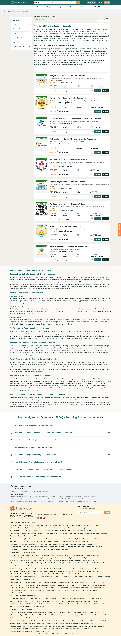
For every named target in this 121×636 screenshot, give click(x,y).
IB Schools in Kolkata (31, 612)
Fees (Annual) (17, 38)
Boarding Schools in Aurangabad (38, 544)
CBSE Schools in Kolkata (34, 582)
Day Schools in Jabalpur (46, 528)
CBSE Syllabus (97, 7)
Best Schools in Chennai (48, 569)
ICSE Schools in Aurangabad (79, 601)
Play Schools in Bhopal (31, 560)
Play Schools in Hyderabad (63, 555)
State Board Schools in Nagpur (55, 623)
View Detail (97, 90)
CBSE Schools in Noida (47, 587)
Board (15, 33)
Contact (83, 7)
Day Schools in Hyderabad (62, 525)
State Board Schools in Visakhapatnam (95, 626)
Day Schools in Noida (45, 530)
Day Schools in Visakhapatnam (74, 530)
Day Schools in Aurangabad (90, 528)
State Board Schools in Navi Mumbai (81, 628)
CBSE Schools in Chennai (50, 582)
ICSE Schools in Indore (94, 599)
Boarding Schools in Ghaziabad (59, 549)
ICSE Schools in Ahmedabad (67, 604)
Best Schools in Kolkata (33, 569)
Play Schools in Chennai (47, 555)
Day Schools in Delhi (58, 530)
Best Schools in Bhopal (31, 574)
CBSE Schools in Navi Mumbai (71, 590)
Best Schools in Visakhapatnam (75, 574)
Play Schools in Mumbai (79, 555)
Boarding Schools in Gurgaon (94, 547)
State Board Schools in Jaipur (93, 623)
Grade (15, 24)
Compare (60, 7)
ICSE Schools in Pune (80, 599)
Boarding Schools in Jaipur (86, 541)
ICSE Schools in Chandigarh (84, 604)
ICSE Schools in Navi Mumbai (19, 606)
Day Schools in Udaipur (90, 530)
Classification (17, 29)
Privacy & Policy (50, 634)
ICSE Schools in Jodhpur (63, 601)
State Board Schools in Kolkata (39, 621)
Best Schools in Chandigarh (36, 576)
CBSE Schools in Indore (17, 585)
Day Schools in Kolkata (32, 525)
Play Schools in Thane (17, 560)
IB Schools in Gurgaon (87, 615)
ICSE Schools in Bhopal (17, 604)
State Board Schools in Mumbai (98, 621)
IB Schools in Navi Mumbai (102, 615)
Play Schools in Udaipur (91, 560)
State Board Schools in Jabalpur (75, 623)
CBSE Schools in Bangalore (18, 582)
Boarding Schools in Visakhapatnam (37, 547)
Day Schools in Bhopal (31, 530)
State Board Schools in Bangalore (19, 621)
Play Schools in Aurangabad (91, 558)
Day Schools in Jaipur (60, 528)
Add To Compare (64, 91)
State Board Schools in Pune (19, 623)
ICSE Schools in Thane (95, 601)
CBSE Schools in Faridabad (89, 590)
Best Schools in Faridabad (85, 576)
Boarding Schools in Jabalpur (69, 541)
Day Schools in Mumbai (78, 525)
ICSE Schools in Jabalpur (33, 601)
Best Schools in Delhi (59, 574)
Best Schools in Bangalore (17, 569)
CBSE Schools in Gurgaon (54, 590)
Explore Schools (33, 7)
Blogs (48, 7)
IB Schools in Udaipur (73, 615)
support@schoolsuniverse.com (46, 514)
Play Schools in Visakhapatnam (75, 560)
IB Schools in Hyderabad (59, 612)
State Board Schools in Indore (37, 623)
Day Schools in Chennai (47, 525)
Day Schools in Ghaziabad (100, 533)
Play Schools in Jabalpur (46, 558)
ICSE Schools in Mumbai (66, 599)
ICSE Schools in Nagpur (17, 601)
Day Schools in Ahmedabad (18, 533)
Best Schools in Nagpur (31, 571)
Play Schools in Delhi (59, 560)
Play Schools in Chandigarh (36, 563)
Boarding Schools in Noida (89, 544)
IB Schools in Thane (30, 615)
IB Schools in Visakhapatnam (57, 615)
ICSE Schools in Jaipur (48, 601)
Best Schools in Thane (17, 574)
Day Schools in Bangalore (17, 525)
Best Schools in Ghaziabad (102, 576)
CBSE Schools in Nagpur (33, 585)
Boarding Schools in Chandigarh (75, 547)
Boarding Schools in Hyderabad (73, 539)
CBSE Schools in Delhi (62, 587)
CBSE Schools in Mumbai (83, 582)
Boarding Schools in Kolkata (37, 539)
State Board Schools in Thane (38, 626)
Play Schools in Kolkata (32, 555)
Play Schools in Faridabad (85, 563)
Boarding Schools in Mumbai (91, 539)
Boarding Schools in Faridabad (40, 549)
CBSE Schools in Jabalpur (48, 585)
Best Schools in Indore (17, 571)
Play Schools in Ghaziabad (101, 563)
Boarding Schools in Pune (18, 541)
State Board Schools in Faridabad (20, 631)
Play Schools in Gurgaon (52, 563)
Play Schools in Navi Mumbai (68, 563)
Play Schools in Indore (17, 558)
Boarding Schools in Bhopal (73, 544)
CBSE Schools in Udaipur (97, 587)
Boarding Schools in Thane (56, 544)
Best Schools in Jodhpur (75, 571)
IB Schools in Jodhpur (17, 615)
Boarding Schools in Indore (34, 541)
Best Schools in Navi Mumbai (69, 576)
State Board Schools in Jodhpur (20, 626)
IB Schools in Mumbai (73, 612)
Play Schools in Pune (93, 555)
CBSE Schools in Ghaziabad (19, 593)
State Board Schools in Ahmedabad (40, 628)
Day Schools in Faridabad (84, 533)
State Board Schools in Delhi (75, 626)
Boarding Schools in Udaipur (56, 547)
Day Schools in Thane (17, 530)
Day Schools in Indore (17, 528)
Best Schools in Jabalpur (47, 571)
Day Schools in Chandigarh (35, 533)
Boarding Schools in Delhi (18, 547)
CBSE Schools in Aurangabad (96, 585)
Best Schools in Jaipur (61, 571)
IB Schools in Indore (98, 612)
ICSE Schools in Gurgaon (101, 604)
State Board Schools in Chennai (58, 621)
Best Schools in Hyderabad (63, 569)
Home (19, 7)
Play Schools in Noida (45, 560)
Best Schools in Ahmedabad (19, 576)
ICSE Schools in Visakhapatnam (48, 604)
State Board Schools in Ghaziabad (41, 631)
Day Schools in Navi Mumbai (68, 533)
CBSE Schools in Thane (17, 587)
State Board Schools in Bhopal (56, 626)
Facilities (16, 42)
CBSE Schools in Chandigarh (37, 590)
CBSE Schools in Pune (98, 582)
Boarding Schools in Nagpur (51, 541)
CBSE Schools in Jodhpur (79, 585)
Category (16, 20)
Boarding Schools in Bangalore (18, 539)
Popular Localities (18, 47)
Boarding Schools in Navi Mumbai (20, 549)
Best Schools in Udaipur (92, 574)
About (72, 7)
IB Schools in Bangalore (17, 612)
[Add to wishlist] (92, 90)
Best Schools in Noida (45, 574)
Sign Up (107, 2)
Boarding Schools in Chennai (54, 539)
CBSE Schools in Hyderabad (66, 582)
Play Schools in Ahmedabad (19, 563)
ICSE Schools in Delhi (32, 604)
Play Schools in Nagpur (31, 558)
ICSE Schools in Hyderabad (49, 599)
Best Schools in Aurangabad (92, 571)
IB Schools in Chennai (44, 612)
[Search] (78, 2)
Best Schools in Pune (94, 569)
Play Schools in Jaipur (61, 558)
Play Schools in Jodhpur (75, 558)
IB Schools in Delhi (42, 615)
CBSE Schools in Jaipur (64, 585)
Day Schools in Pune (92, 525)
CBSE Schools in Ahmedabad (19, 590)
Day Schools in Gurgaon (51, 533)
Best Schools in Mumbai (79, 569)
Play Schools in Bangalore (17, 555)
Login (100, 2)
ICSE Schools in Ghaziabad (37, 606)
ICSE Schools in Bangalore (17, 599)
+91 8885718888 (68, 514)
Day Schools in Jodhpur (74, 528)
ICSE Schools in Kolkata (33, 599)
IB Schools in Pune (86, 612)
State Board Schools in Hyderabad (78, 621)
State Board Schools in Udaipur (20, 628)
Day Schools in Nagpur (31, 528)
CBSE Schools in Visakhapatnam (79, 587)
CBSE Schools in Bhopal (33, 587)
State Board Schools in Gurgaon (60, 628)
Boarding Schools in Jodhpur (19, 544)
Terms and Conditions (39, 634)
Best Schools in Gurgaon (52, 576)
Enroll (107, 512)
